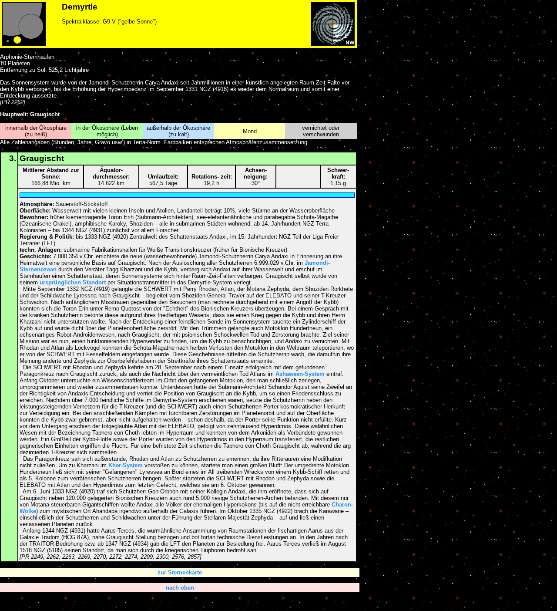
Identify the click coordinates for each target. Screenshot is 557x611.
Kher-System (125, 465)
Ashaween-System (300, 374)
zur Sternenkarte (180, 572)
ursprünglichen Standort (73, 282)
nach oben (180, 587)
